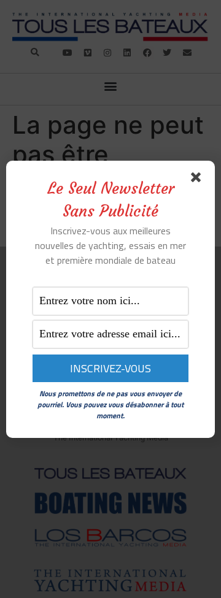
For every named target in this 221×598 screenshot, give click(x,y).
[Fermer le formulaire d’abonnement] (198, 179)
